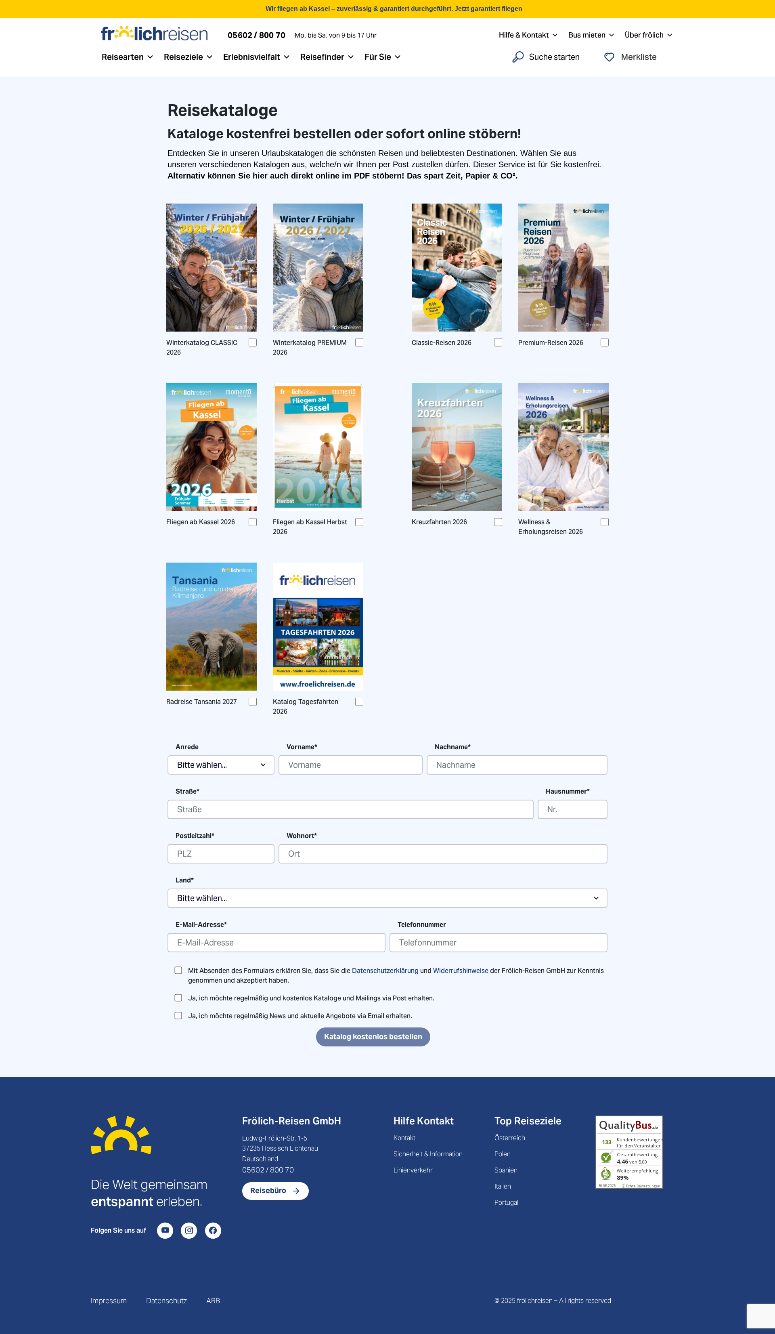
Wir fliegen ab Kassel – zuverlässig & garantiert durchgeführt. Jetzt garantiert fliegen (394, 8)
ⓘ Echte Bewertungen (641, 1186)
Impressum (109, 1300)
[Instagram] (189, 1231)
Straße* (187, 791)
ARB (213, 1300)
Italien (502, 1186)
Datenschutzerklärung (385, 970)
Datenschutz (166, 1300)
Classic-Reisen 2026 (441, 342)
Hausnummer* (568, 791)
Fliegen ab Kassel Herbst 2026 (310, 527)
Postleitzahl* (195, 836)
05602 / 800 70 (268, 1169)
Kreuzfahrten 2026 (439, 522)
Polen (502, 1154)
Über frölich (644, 35)
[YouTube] (165, 1231)
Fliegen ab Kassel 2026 (200, 522)
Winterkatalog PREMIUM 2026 (310, 347)
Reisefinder (322, 57)
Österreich (509, 1138)
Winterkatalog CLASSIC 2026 (201, 347)
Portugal (506, 1202)
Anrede (187, 747)
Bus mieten (586, 35)
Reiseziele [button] (183, 57)
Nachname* (453, 747)
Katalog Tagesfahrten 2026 (305, 706)
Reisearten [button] (123, 57)
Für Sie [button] (377, 57)
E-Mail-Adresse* (201, 924)
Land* (185, 880)
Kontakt (404, 1138)
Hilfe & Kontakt (524, 35)
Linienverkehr (413, 1170)
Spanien (505, 1170)
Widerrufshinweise (460, 970)
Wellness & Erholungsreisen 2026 (550, 527)
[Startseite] (121, 1146)
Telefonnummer (422, 924)
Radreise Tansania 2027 (201, 701)
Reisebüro (268, 1190)
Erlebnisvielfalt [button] (251, 57)
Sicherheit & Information (428, 1154)
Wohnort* (302, 836)
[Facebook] (213, 1231)
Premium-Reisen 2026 (550, 342)
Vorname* (302, 747)
